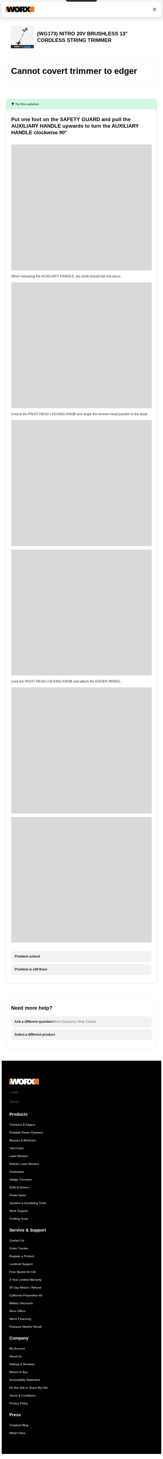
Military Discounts (21, 1303)
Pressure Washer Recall (25, 1326)
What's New (17, 1433)
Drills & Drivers (19, 1187)
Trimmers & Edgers (22, 1124)
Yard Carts (16, 1148)
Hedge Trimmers (20, 1179)
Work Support (18, 1211)
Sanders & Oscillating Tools (27, 1203)
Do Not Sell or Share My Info (28, 1387)
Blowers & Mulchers (22, 1140)
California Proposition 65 (25, 1295)
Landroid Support (21, 1264)
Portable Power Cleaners (26, 1132)
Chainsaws (16, 1171)
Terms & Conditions (22, 1395)
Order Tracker (18, 1248)
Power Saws (17, 1195)
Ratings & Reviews (21, 1364)
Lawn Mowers (18, 1156)
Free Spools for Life (22, 1272)
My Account (17, 1348)
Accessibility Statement (24, 1379)
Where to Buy (18, 1372)
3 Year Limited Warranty (25, 1279)
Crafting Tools (18, 1218)
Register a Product (21, 1256)
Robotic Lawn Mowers (24, 1164)
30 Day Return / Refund (25, 1287)
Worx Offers (17, 1311)
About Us (15, 1356)
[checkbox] (81, 956)
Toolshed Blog (18, 1425)
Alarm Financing (20, 1319)
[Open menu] (154, 9)
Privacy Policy (18, 1403)
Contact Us (16, 1240)
